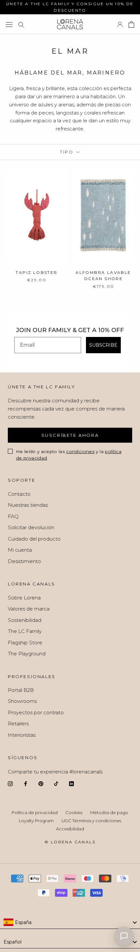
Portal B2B (21, 690)
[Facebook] (25, 784)
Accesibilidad (70, 828)
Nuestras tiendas (28, 505)
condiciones (80, 451)
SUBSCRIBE (103, 345)
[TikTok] (56, 784)
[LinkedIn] (71, 784)
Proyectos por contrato (36, 712)
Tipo (67, 151)
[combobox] (70, 922)
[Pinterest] (40, 784)
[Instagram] (10, 784)
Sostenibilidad (24, 620)
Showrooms (22, 701)
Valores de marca (28, 609)
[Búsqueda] (21, 24)
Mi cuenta (20, 550)
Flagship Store (25, 642)
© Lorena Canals (70, 841)
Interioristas (21, 735)
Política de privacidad (35, 812)
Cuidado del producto (34, 539)
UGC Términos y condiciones (91, 820)
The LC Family (25, 631)
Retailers (18, 723)
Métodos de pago (109, 812)
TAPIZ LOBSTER (36, 272)
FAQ (13, 516)
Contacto (19, 494)
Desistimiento (24, 561)
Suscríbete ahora (70, 435)
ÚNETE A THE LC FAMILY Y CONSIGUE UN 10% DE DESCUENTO (70, 7)
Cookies (73, 812)
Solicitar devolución (31, 527)
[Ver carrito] (131, 24)
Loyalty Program (36, 820)
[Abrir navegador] (9, 24)
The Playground (27, 653)
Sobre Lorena (24, 598)
